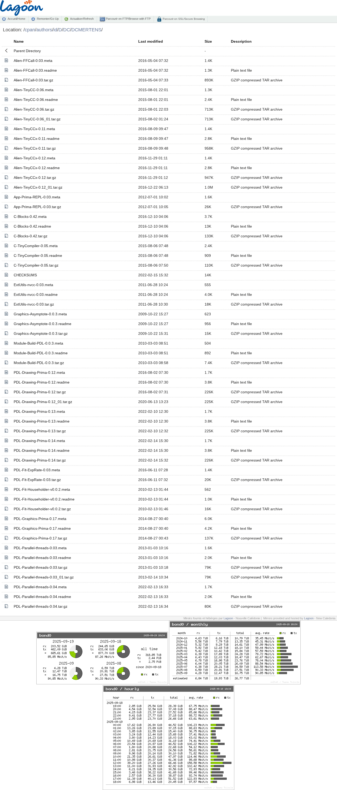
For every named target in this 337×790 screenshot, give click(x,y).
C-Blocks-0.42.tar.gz (30, 236)
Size (208, 41)
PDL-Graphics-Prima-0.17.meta (40, 519)
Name (19, 41)
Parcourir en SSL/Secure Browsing (183, 18)
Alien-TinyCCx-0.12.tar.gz (35, 177)
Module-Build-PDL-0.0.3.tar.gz (39, 363)
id (55, 29)
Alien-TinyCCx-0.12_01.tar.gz (38, 187)
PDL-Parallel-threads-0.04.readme (42, 597)
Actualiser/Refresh (82, 18)
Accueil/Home (16, 18)
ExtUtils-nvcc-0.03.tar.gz (34, 304)
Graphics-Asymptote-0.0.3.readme (42, 324)
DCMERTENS (86, 29)
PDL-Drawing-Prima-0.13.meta (39, 411)
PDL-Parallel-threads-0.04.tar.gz (40, 606)
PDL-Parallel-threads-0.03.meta (40, 548)
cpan (30, 29)
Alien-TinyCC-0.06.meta (33, 90)
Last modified (150, 41)
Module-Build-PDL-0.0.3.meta (38, 343)
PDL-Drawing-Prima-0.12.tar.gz (40, 392)
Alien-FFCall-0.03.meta (33, 60)
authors (44, 29)
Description (241, 41)
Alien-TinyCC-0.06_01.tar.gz (37, 119)
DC (66, 29)
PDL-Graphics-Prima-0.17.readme (42, 528)
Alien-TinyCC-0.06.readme (36, 99)
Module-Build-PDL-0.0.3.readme (41, 353)
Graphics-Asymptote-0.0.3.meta (40, 314)
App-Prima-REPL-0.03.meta (37, 197)
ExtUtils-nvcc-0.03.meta (33, 285)
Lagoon (228, 618)
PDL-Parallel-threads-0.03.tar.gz (40, 567)
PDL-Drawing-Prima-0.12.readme (42, 382)
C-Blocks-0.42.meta (30, 216)
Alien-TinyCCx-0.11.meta (34, 129)
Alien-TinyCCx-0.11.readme (37, 138)
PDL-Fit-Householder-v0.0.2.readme (44, 499)
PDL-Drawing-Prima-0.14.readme (42, 450)
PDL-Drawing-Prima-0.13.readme (42, 421)
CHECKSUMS (25, 275)
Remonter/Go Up (48, 18)
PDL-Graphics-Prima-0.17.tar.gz (40, 538)
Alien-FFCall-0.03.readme (35, 70)
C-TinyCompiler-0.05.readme (38, 255)
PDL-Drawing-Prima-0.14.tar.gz (40, 460)
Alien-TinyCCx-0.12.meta (34, 158)
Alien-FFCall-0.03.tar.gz (33, 80)
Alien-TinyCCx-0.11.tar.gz (35, 148)
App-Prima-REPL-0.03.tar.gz (37, 207)
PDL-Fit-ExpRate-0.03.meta (37, 470)
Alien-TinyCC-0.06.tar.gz (34, 109)
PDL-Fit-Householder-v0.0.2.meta (42, 489)
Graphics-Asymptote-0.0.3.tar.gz (41, 333)
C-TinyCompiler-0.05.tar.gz (36, 265)
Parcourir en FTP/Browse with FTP (128, 18)
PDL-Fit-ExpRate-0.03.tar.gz (37, 480)
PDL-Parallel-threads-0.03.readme (42, 558)
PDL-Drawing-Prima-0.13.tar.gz (40, 431)
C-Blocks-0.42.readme (32, 226)
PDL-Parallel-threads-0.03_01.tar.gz (44, 577)
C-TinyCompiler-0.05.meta (36, 246)
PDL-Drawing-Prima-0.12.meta (39, 372)
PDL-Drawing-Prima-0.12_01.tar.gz (43, 402)
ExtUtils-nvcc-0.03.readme (36, 294)
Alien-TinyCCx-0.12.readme (37, 168)
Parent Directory (27, 51)
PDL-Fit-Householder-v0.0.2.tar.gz (42, 509)
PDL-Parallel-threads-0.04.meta (40, 587)
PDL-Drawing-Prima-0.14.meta (39, 441)
